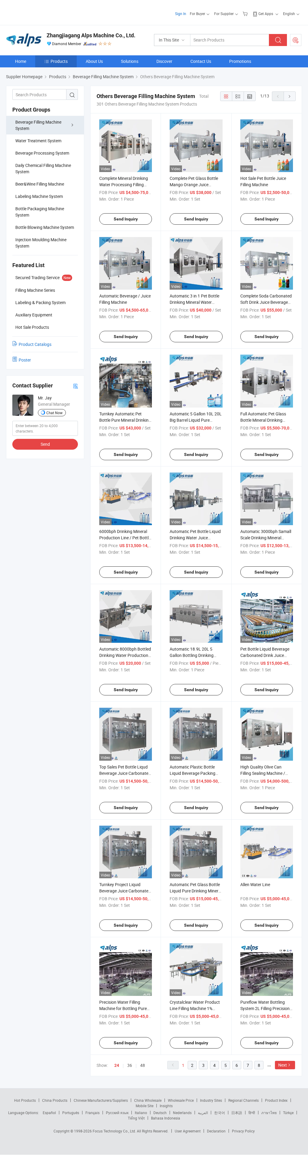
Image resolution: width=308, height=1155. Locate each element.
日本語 (236, 1112)
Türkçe (288, 1112)
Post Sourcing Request (295, 40)
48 (142, 1065)
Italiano (141, 1112)
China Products (54, 1100)
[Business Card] (75, 386)
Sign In (180, 13)
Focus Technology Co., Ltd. (115, 1131)
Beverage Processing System (42, 153)
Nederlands (182, 1112)
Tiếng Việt (136, 1118)
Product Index (276, 1100)
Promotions (240, 61)
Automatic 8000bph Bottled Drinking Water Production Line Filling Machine (125, 655)
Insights (166, 1105)
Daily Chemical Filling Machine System (43, 168)
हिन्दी (251, 1112)
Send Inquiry (126, 219)
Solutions (129, 61)
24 (116, 1065)
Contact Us (200, 61)
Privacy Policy (243, 1131)
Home (20, 61)
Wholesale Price (181, 1100)
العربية (203, 1112)
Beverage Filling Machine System (38, 125)
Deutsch (160, 1112)
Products (59, 61)
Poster (25, 360)
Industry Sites (211, 1100)
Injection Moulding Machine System (40, 243)
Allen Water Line (255, 884)
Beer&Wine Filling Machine (39, 184)
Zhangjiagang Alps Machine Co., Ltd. (91, 35)
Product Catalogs (35, 344)
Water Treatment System (38, 140)
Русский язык (117, 1112)
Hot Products (25, 1100)
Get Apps (265, 13)
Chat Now (54, 412)
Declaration (216, 1131)
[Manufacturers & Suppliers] (44, 12)
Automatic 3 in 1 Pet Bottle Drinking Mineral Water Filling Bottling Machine (194, 302)
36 (129, 1065)
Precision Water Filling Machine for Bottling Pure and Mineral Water (123, 1008)
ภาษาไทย (269, 1112)
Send (45, 444)
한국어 (219, 1112)
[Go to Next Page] (289, 96)
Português (70, 1112)
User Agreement (188, 1131)
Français (92, 1112)
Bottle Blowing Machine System (44, 227)
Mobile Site (144, 1105)
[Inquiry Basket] (246, 13)
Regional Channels (243, 1100)
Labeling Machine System (39, 196)
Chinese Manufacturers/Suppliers (101, 1100)
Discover (164, 61)
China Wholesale (148, 1100)
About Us (94, 61)
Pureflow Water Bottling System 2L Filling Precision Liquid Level (265, 1008)
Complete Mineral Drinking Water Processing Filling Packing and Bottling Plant (124, 184)
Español (49, 1112)
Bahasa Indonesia (165, 1118)
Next (282, 1065)
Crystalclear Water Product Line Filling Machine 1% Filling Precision (195, 1008)
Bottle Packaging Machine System (39, 212)
